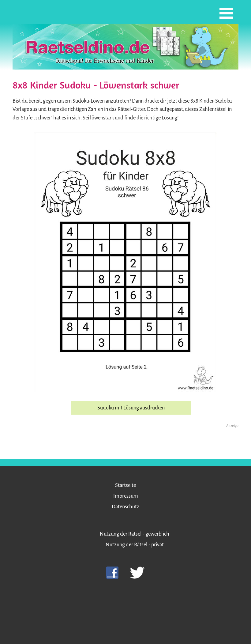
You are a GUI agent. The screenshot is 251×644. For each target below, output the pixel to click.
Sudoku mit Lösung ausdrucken (131, 408)
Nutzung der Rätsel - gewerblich (134, 534)
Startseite (125, 485)
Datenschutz (125, 507)
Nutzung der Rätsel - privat (135, 545)
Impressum (125, 496)
